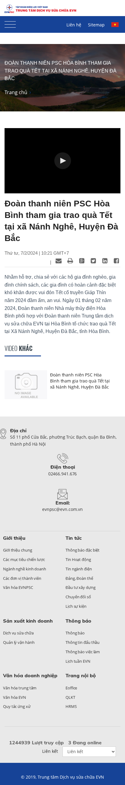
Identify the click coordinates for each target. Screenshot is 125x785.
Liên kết (50, 751)
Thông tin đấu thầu (83, 642)
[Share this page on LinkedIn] (104, 261)
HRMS (71, 706)
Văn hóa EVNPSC (18, 587)
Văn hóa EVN (14, 697)
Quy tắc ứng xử (17, 706)
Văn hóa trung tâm (19, 688)
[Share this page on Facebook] (116, 261)
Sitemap (96, 25)
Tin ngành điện (79, 569)
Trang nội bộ (81, 675)
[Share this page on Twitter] (93, 261)
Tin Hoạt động (78, 559)
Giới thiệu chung (17, 550)
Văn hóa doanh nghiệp (30, 675)
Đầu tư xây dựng (81, 587)
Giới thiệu (14, 538)
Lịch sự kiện (76, 606)
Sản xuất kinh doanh (28, 621)
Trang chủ (16, 92)
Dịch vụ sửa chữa (18, 633)
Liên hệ (73, 25)
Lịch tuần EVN (78, 661)
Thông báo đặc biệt (83, 550)
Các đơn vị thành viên (22, 578)
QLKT (70, 697)
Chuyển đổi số (78, 597)
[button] (62, 160)
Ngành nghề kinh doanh (24, 569)
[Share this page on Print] (70, 261)
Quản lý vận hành (18, 642)
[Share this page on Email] (58, 261)
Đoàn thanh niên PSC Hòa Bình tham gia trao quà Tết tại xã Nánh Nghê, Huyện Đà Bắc (61, 70)
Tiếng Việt (115, 27)
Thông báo (78, 621)
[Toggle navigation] (10, 23)
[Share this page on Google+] (81, 261)
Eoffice (71, 688)
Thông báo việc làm (83, 651)
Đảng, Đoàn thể (79, 578)
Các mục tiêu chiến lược (24, 559)
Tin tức (74, 538)
